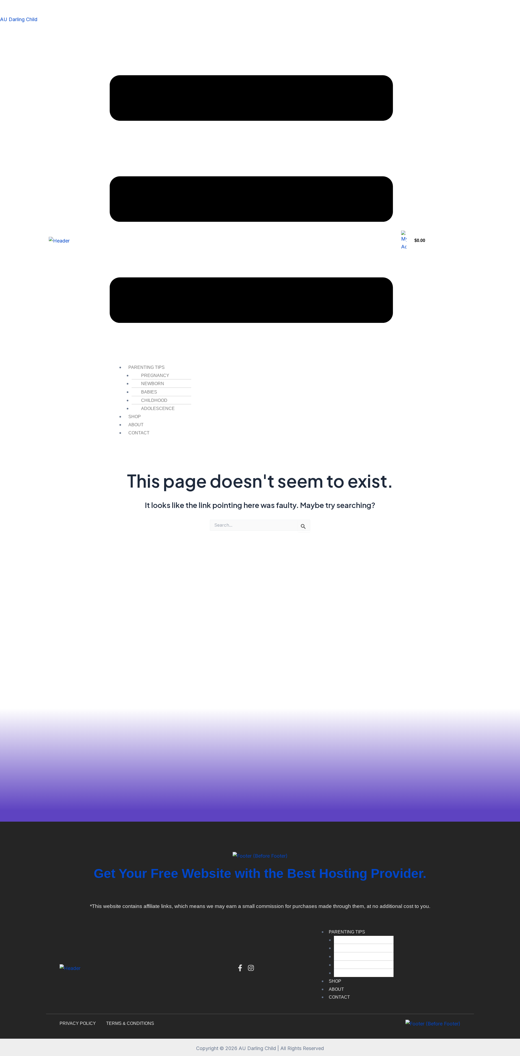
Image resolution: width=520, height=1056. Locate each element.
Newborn (152, 383)
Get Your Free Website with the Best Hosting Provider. (260, 873)
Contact (139, 433)
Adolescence (158, 408)
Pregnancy (155, 375)
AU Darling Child (18, 19)
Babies (149, 392)
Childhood (154, 400)
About (136, 424)
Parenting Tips (146, 367)
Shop (134, 416)
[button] (251, 200)
